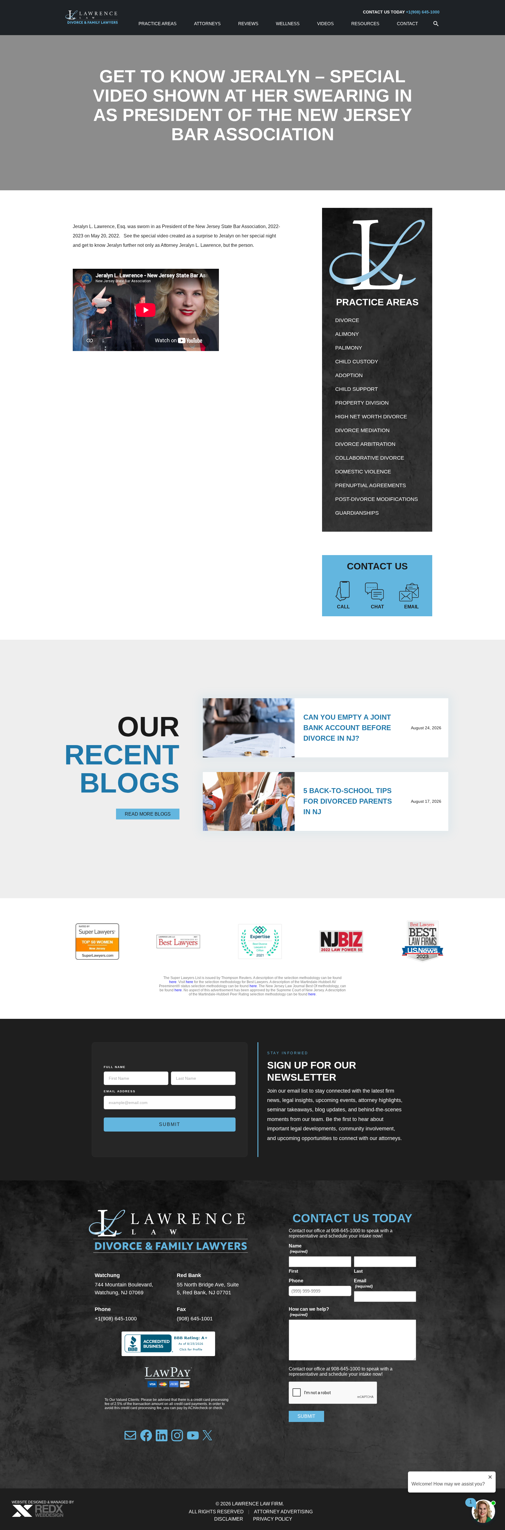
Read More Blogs (148, 814)
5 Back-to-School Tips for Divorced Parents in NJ (347, 801)
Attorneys (207, 23)
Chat (377, 606)
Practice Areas (158, 23)
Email (411, 606)
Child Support (356, 389)
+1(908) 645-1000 (423, 12)
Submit (169, 1124)
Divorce (347, 320)
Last (358, 1271)
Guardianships (357, 513)
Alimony (347, 334)
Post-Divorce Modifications (376, 499)
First (293, 1271)
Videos (325, 23)
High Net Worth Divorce (371, 417)
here (173, 982)
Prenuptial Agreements (370, 485)
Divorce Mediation (362, 430)
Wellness (288, 23)
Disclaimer (228, 1519)
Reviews (248, 23)
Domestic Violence (363, 472)
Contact (407, 23)
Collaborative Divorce (369, 458)
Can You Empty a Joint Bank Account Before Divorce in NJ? (347, 727)
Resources (365, 23)
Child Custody (356, 361)
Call (343, 606)
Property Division (362, 403)
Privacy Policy (272, 1519)
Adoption (349, 375)
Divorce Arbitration (365, 444)
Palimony (348, 348)
